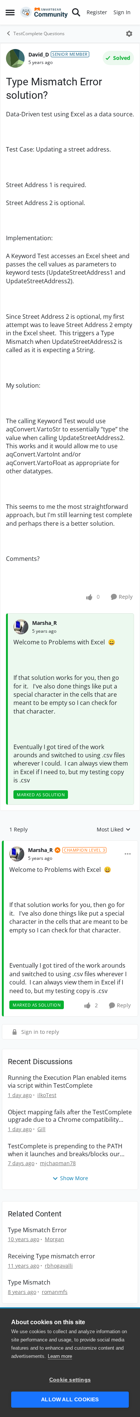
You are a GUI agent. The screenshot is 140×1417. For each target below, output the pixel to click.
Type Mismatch (29, 1282)
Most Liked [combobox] (114, 829)
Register (97, 12)
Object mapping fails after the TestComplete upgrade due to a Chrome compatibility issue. (70, 1116)
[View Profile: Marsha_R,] (20, 626)
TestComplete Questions (39, 33)
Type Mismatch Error (37, 1230)
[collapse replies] (70, 844)
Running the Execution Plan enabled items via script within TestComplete (67, 1082)
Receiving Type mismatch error (51, 1256)
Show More (74, 1178)
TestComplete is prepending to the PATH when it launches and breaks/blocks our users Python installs (65, 1150)
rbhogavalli (59, 1265)
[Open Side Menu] (10, 12)
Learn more (60, 1356)
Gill (41, 1129)
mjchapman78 (58, 1163)
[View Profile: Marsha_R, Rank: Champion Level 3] (16, 853)
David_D (38, 54)
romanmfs (55, 1291)
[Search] (76, 12)
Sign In (122, 12)
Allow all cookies (70, 1399)
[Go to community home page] (44, 12)
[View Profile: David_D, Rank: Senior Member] (15, 58)
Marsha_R (44, 622)
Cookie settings (70, 1380)
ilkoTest (46, 1095)
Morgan (54, 1239)
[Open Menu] (129, 33)
